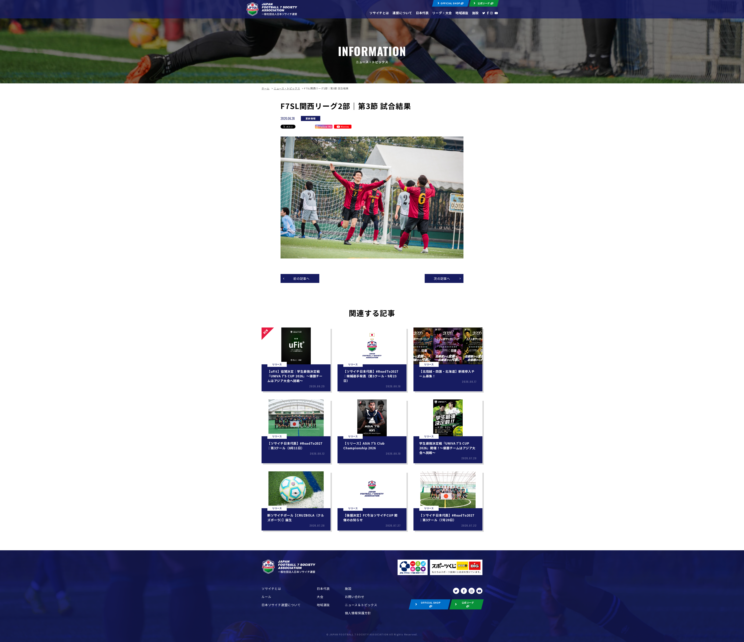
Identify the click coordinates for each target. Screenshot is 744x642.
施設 (475, 12)
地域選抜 (462, 12)
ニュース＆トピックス (361, 604)
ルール (266, 596)
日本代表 (422, 12)
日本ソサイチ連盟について (281, 604)
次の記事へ (442, 278)
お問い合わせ (354, 596)
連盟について (402, 12)
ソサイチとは (379, 12)
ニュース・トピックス (287, 88)
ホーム (266, 88)
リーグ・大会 (442, 12)
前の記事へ (301, 278)
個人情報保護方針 (358, 613)
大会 (320, 596)
